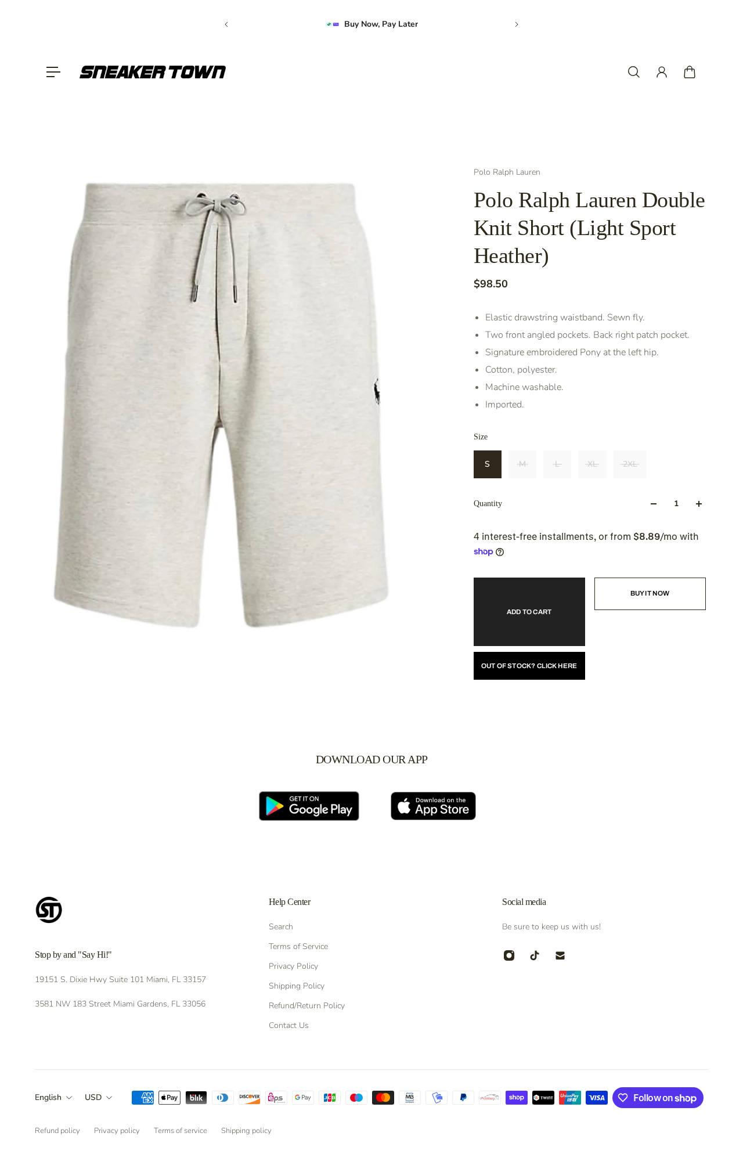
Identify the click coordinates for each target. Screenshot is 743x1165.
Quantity (488, 503)
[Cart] (690, 72)
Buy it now (650, 593)
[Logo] (153, 72)
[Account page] (662, 72)
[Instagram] (509, 955)
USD (93, 1097)
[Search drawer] (634, 72)
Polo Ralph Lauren (507, 172)
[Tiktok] (534, 955)
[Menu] (53, 72)
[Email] (560, 955)
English (48, 1097)
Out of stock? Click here (529, 665)
